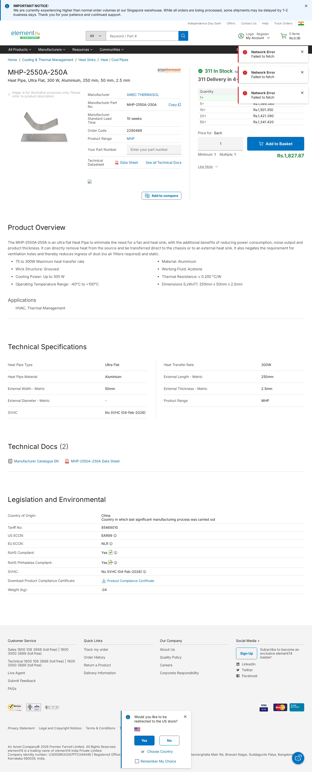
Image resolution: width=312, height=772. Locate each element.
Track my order (96, 649)
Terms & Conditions (100, 728)
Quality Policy (171, 657)
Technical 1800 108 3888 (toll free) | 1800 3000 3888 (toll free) (41, 663)
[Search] (183, 36)
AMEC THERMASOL (143, 95)
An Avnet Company (22, 747)
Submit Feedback (22, 681)
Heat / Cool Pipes (114, 60)
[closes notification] (306, 6)
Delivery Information (100, 673)
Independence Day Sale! (204, 23)
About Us (167, 649)
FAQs (12, 688)
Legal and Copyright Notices (60, 728)
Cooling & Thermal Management (47, 60)
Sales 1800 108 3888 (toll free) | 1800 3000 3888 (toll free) (38, 651)
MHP (131, 139)
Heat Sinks (87, 60)
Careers (166, 665)
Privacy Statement (21, 728)
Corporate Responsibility (179, 673)
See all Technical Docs (163, 162)
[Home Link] (26, 35)
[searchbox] (142, 36)
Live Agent (16, 673)
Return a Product (97, 665)
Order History (94, 657)
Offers (231, 23)
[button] (19, 49)
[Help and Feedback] (298, 758)
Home (12, 60)
